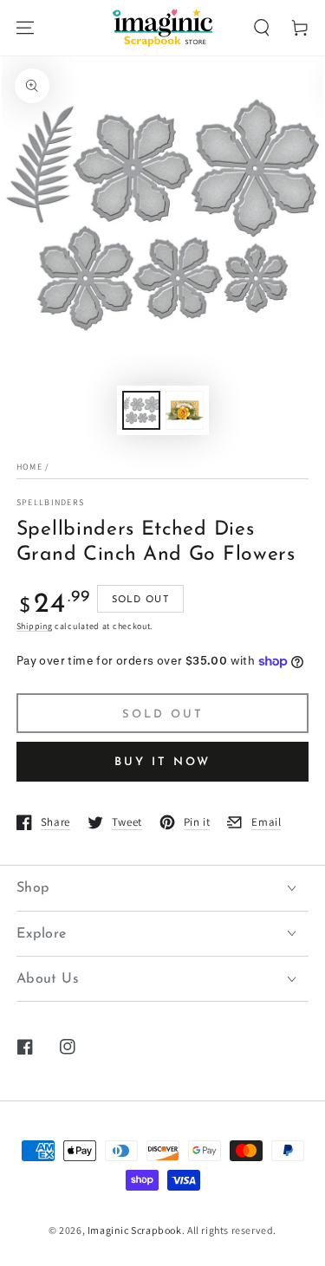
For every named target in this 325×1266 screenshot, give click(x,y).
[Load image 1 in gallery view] (141, 410)
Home (29, 466)
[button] (262, 27)
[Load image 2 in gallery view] (185, 410)
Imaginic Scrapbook (135, 1230)
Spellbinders (50, 502)
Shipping (34, 626)
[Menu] (25, 27)
